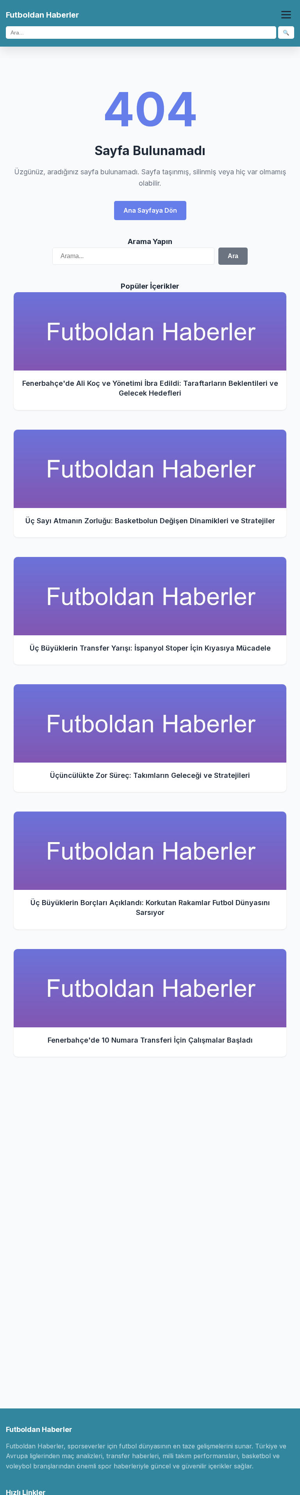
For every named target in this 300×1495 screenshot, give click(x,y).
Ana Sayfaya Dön (150, 210)
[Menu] (286, 15)
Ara (233, 256)
